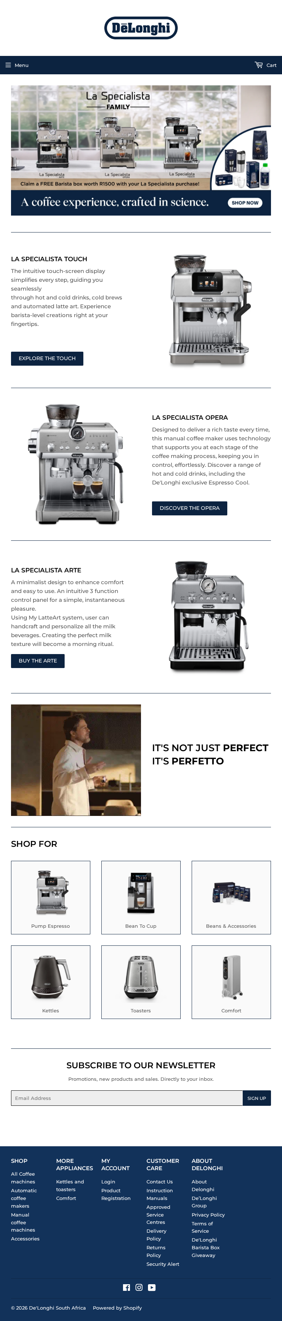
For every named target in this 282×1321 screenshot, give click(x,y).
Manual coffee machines (23, 1222)
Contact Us (160, 1182)
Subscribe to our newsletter (141, 1065)
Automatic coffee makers (24, 1198)
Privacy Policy (208, 1215)
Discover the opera (190, 508)
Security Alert (163, 1264)
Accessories (25, 1239)
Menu (22, 65)
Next (266, 150)
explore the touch (47, 358)
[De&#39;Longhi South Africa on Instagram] (139, 1289)
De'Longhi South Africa (57, 1308)
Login (108, 1182)
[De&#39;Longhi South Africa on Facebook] (126, 1289)
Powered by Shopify (117, 1308)
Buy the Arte (38, 660)
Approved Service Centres (158, 1214)
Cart (270, 65)
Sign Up (256, 1098)
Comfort (66, 1198)
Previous (15, 150)
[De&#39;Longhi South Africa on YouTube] (152, 1289)
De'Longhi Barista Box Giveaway (206, 1247)
